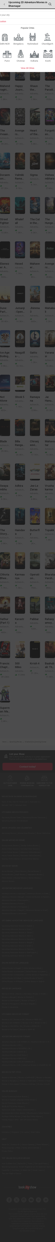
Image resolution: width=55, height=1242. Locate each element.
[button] (4, 4)
